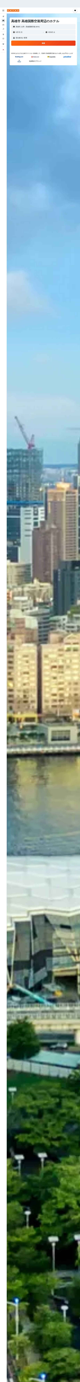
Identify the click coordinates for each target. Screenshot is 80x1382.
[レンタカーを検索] (3, 25)
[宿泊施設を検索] (3, 21)
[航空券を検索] (3, 16)
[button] (3, 10)
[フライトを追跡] (3, 38)
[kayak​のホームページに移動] (13, 10)
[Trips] (3, 44)
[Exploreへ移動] (3, 34)
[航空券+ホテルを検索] (3, 29)
